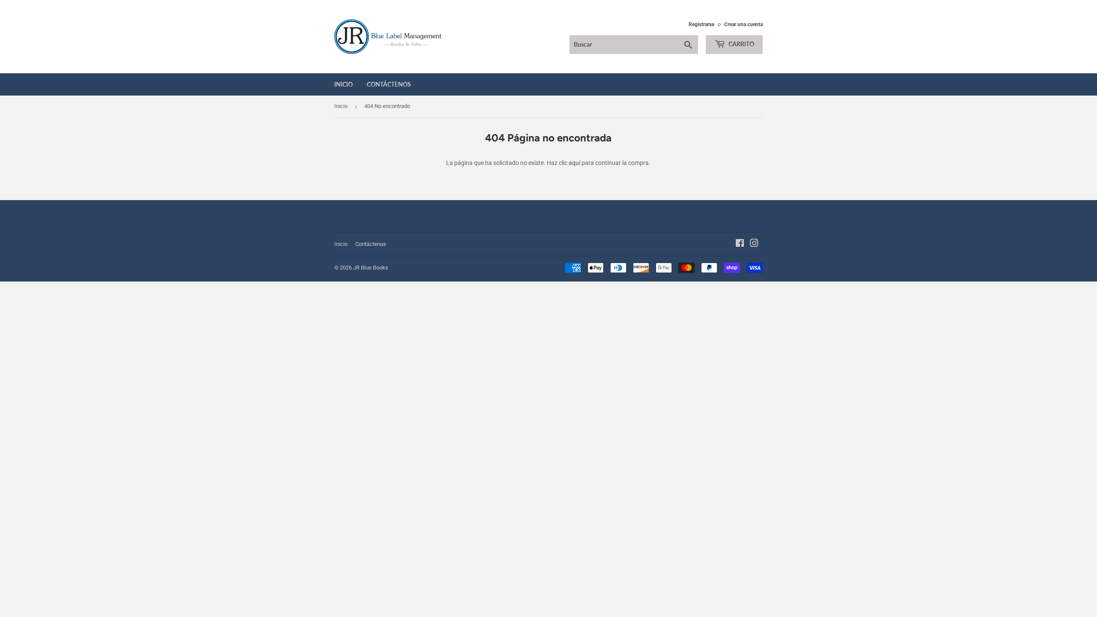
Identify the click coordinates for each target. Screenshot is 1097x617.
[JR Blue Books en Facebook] (739, 244)
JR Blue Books (370, 267)
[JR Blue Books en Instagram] (754, 244)
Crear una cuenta (743, 24)
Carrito (740, 44)
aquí (574, 162)
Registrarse (701, 24)
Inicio (343, 84)
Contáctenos (389, 84)
